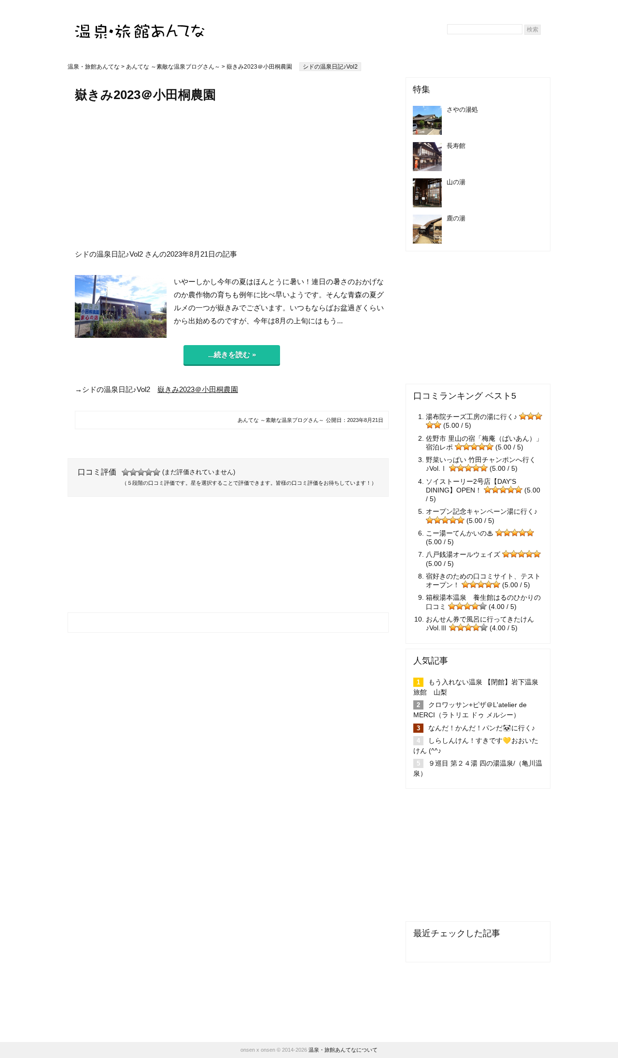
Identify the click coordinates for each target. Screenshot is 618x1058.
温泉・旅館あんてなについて (343, 1050)
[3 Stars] (141, 472)
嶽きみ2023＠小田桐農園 (197, 389)
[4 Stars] (149, 472)
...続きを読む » (232, 354)
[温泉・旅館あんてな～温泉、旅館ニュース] (140, 22)
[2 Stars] (133, 472)
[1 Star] (125, 472)
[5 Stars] (156, 472)
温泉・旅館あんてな (94, 66)
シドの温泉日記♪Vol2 (330, 66)
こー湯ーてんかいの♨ (459, 533)
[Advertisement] (231, 175)
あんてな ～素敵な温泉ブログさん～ (173, 66)
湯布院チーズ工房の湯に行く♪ (471, 416)
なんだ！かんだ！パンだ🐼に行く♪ (481, 728)
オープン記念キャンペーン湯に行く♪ (481, 511)
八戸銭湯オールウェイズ (463, 554)
